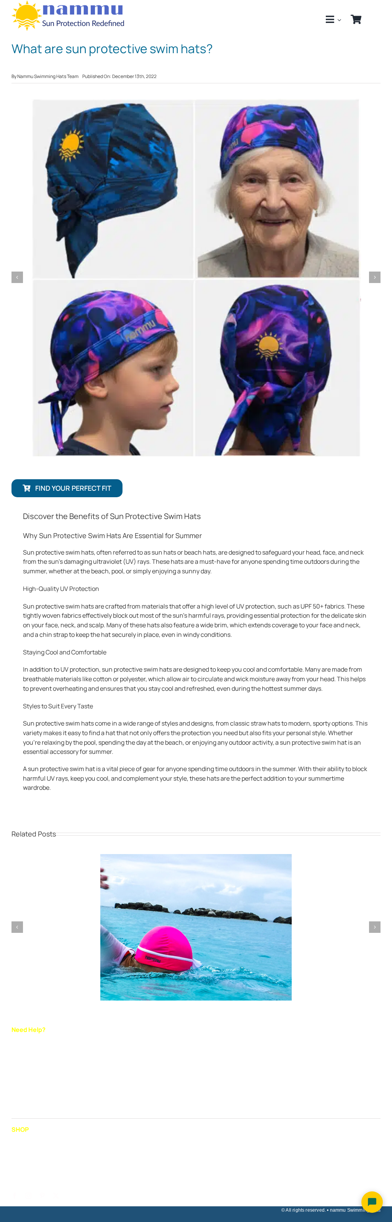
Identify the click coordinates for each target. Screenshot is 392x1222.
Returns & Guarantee (40, 1076)
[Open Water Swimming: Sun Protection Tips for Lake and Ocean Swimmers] (196, 858)
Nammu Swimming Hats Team (47, 76)
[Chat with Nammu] (372, 1202)
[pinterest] (42, 1196)
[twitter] (56, 1196)
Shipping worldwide (38, 1060)
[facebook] (14, 1196)
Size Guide (26, 1045)
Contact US (27, 1107)
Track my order (32, 1091)
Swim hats (26, 1145)
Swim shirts (27, 1160)
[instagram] (28, 1196)
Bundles (22, 1176)
